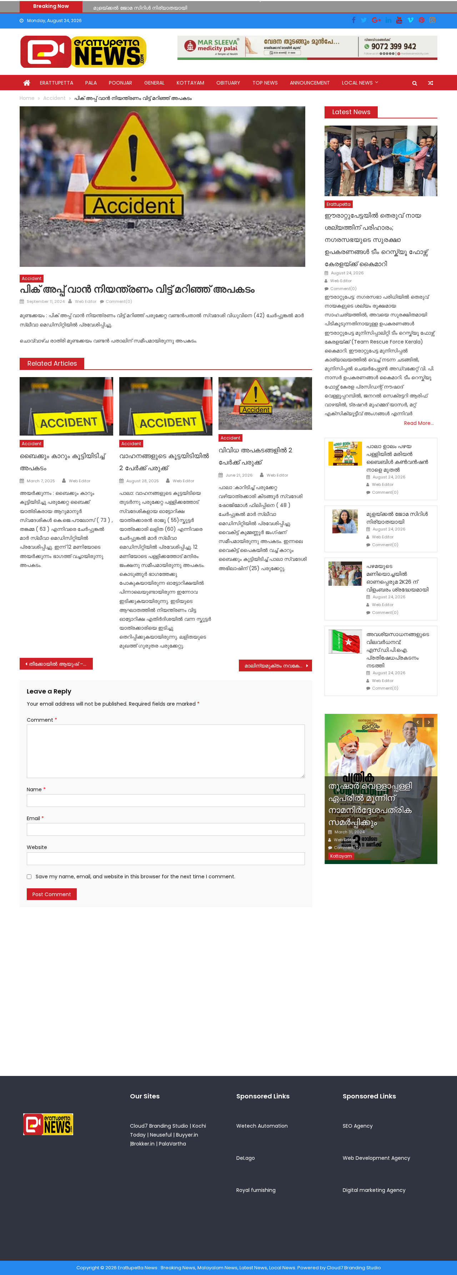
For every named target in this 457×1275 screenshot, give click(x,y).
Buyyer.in (187, 1134)
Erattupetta (56, 82)
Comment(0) (119, 301)
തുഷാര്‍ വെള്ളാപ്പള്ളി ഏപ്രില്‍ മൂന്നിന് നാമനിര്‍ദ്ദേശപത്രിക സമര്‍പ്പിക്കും (370, 804)
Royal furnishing (256, 1190)
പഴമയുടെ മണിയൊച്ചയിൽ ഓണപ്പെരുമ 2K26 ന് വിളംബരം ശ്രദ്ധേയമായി (397, 577)
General (154, 82)
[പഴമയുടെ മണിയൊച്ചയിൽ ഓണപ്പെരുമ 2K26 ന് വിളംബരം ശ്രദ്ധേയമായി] (345, 573)
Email (35, 818)
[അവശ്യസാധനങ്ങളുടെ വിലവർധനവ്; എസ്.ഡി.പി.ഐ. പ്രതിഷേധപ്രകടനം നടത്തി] (345, 642)
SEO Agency (358, 1125)
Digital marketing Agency (374, 1190)
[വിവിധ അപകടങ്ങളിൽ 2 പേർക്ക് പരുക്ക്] (265, 403)
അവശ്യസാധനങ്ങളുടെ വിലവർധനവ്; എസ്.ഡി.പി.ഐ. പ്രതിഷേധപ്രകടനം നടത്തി (397, 649)
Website (37, 847)
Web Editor (85, 301)
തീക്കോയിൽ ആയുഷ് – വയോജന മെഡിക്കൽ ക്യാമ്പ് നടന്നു (61, 663)
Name (36, 789)
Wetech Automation (262, 1125)
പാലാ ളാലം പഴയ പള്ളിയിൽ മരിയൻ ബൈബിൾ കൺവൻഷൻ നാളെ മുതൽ (397, 457)
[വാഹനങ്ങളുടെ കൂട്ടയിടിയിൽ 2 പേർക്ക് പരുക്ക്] (166, 406)
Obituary (228, 82)
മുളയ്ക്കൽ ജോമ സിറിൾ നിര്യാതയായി (140, 5)
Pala (91, 82)
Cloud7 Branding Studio (159, 1125)
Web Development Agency (376, 1158)
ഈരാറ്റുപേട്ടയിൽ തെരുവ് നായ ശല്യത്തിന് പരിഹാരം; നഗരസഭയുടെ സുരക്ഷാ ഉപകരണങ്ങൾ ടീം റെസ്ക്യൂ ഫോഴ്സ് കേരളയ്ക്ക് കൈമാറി (376, 239)
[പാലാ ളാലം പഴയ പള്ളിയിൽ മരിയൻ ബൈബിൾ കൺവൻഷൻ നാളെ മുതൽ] (345, 454)
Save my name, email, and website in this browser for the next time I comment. (135, 876)
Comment (42, 719)
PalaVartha (172, 1143)
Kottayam (190, 82)
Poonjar (120, 82)
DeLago (245, 1158)
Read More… (419, 423)
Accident (31, 278)
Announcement (310, 82)
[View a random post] (430, 83)
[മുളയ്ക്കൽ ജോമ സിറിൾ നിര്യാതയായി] (345, 521)
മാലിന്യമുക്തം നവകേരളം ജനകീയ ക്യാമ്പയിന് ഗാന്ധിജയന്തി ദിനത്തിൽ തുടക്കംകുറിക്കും (278, 665)
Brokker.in (143, 1143)
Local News (357, 82)
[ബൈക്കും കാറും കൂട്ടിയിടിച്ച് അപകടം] (66, 406)
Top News (265, 82)
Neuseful (161, 1134)
